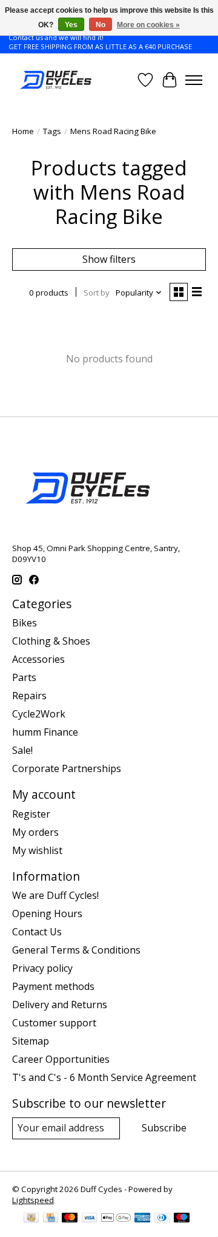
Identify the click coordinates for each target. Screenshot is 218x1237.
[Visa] (89, 1219)
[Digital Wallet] (116, 1219)
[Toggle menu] (194, 80)
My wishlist (37, 850)
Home (23, 131)
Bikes (24, 622)
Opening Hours (47, 913)
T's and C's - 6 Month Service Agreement (104, 1077)
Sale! (22, 750)
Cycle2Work (38, 713)
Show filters (109, 259)
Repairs (29, 695)
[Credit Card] (50, 1219)
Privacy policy (42, 968)
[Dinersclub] (162, 1219)
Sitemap (30, 1041)
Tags (52, 131)
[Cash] (31, 1219)
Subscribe (164, 1127)
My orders (35, 832)
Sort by (97, 292)
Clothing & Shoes (51, 641)
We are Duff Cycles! (55, 895)
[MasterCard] (70, 1219)
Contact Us (37, 931)
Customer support (54, 1022)
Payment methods (53, 986)
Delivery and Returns (59, 1004)
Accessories (38, 659)
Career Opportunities (61, 1059)
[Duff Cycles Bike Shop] (54, 80)
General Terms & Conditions (76, 950)
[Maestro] (182, 1219)
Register (31, 814)
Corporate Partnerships (66, 768)
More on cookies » (148, 25)
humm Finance (45, 732)
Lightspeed (33, 1200)
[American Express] (142, 1219)
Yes (71, 25)
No (100, 25)
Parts (24, 677)
